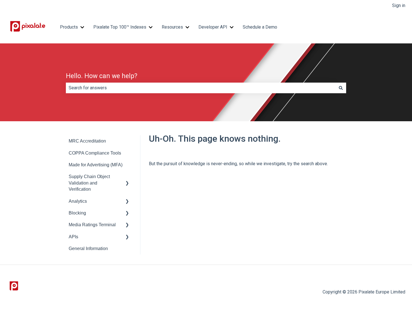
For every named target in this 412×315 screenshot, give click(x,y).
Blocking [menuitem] (77, 213)
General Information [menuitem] (88, 248)
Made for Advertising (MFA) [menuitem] (95, 164)
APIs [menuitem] (73, 236)
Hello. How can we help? (101, 76)
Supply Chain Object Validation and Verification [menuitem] (89, 183)
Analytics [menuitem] (78, 201)
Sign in (398, 5)
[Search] (340, 88)
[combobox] (200, 88)
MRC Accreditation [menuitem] (87, 141)
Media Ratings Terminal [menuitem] (92, 224)
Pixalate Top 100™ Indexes (119, 27)
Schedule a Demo (260, 27)
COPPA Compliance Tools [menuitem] (95, 153)
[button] (127, 177)
